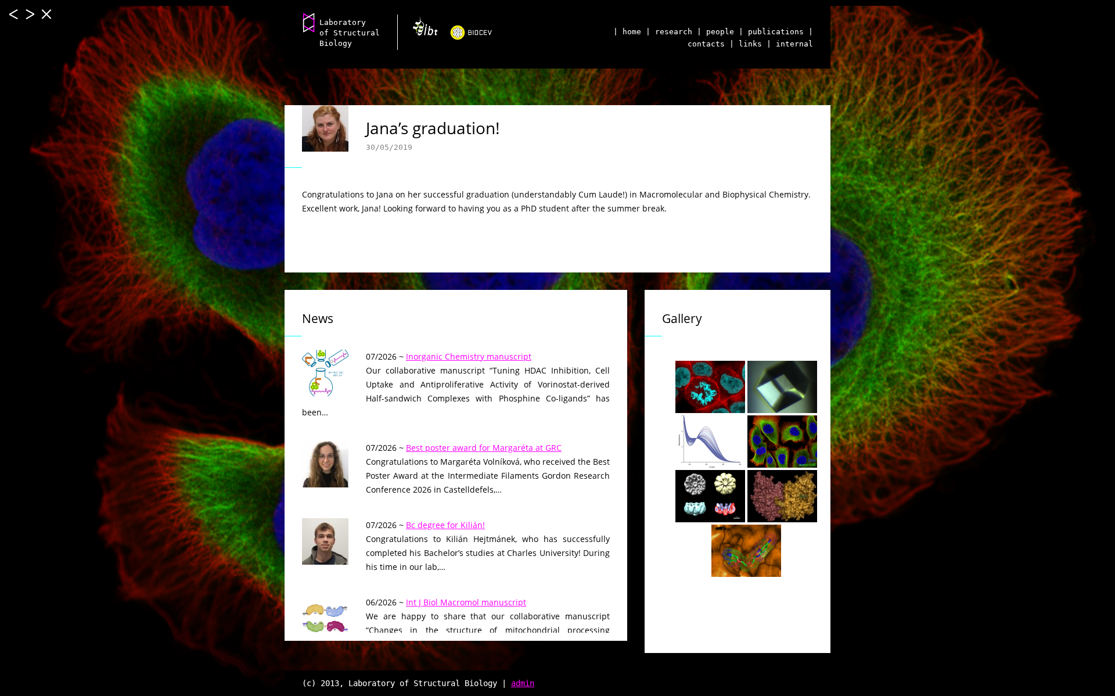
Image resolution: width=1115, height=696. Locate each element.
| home (627, 31)
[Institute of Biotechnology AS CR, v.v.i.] (420, 30)
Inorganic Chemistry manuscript (468, 356)
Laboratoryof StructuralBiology (349, 33)
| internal (790, 44)
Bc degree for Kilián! (445, 524)
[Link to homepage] (309, 22)
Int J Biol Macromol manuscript (466, 602)
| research (669, 31)
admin (522, 683)
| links (745, 44)
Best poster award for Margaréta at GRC (484, 447)
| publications (771, 31)
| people (715, 31)
